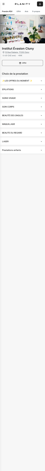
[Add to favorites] (42, 18)
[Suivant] (41, 29)
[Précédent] (4, 29)
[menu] (3, 3)
